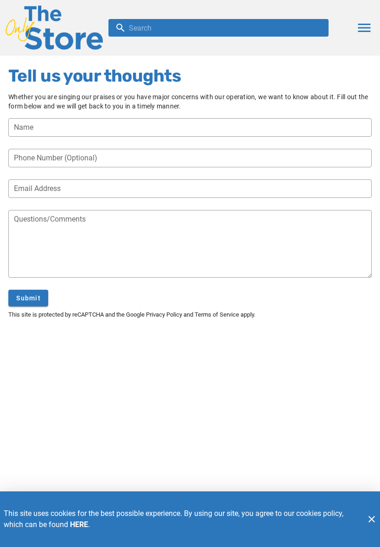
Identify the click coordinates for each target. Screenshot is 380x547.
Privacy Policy (164, 314)
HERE (79, 524)
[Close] (371, 519)
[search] (225, 28)
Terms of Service (217, 314)
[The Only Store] (57, 28)
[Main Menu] (364, 28)
